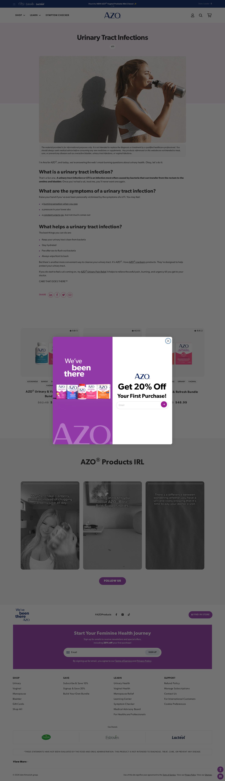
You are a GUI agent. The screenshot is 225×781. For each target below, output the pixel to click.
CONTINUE (164, 404)
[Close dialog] (168, 341)
